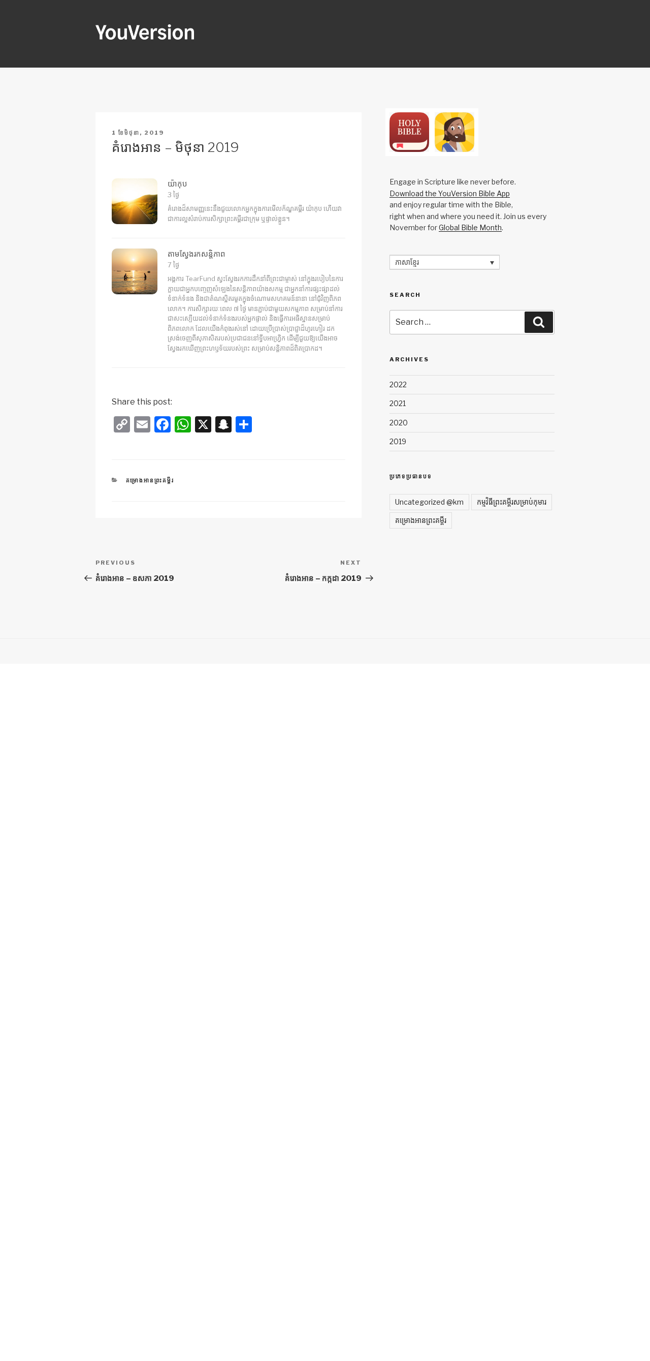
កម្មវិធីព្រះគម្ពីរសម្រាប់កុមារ (511, 502)
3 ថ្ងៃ (173, 195)
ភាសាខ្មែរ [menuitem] (407, 262)
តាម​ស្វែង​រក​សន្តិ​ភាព (196, 254)
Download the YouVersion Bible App (449, 193)
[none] (444, 262)
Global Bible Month (470, 227)
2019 (397, 441)
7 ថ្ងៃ (173, 265)
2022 (398, 384)
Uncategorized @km (429, 502)
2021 (397, 403)
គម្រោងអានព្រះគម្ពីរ (150, 480)
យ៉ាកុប (177, 184)
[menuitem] (444, 262)
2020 (398, 422)
